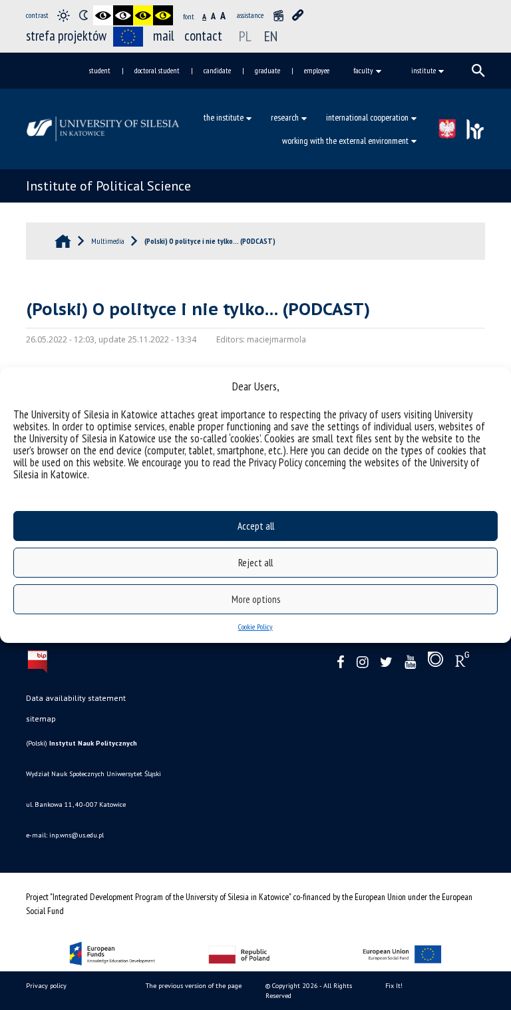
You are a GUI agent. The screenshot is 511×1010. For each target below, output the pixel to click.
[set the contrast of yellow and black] (163, 15)
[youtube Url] (410, 662)
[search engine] (478, 70)
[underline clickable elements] (298, 15)
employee (316, 70)
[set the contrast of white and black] (123, 15)
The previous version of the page (194, 985)
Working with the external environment (345, 141)
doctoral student (157, 70)
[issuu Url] (435, 662)
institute (423, 70)
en (270, 36)
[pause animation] (278, 15)
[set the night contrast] (83, 15)
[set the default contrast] (63, 15)
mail (163, 36)
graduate (267, 70)
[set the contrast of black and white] (103, 15)
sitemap (41, 719)
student (99, 70)
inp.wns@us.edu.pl (76, 835)
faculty (363, 70)
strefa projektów (66, 36)
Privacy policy (46, 985)
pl (245, 36)
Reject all (255, 562)
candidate (217, 70)
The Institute (224, 117)
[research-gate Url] (462, 662)
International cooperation (367, 117)
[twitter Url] (386, 662)
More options (256, 599)
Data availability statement (76, 698)
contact (203, 36)
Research (285, 117)
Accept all (256, 526)
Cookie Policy (255, 627)
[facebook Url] (341, 662)
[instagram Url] (362, 662)
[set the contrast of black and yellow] (143, 15)
